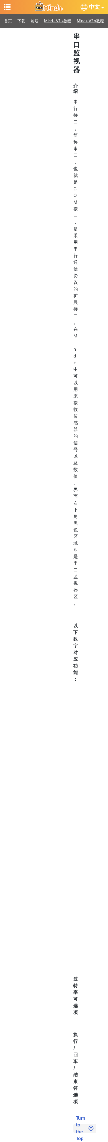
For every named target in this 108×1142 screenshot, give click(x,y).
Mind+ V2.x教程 (90, 21)
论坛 (34, 21)
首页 (8, 21)
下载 (21, 21)
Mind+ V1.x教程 (57, 21)
